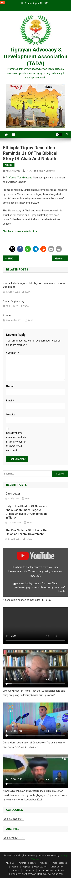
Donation (15, 870)
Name (10, 386)
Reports (26, 867)
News (33, 863)
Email (10, 400)
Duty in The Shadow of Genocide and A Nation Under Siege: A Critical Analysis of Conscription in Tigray (26, 512)
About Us (10, 863)
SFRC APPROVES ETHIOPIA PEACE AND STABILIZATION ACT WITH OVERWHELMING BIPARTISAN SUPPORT (13, 258)
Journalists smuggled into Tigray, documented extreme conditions (34, 285)
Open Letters (40, 867)
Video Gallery (57, 867)
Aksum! (7, 315)
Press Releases (59, 863)
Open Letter (13, 493)
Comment (12, 352)
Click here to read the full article (20, 231)
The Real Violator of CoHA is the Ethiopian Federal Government (26, 532)
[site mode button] (58, 134)
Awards (22, 863)
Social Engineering (13, 301)
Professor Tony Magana (19, 177)
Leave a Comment (46, 170)
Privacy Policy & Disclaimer (51, 870)
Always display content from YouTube (37, 583)
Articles (8, 165)
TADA (29, 170)
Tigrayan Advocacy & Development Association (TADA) (35, 56)
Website (10, 414)
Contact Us (29, 870)
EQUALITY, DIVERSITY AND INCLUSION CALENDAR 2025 (37, 874)
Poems (15, 867)
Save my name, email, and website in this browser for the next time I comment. (16, 441)
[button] (12, 249)
